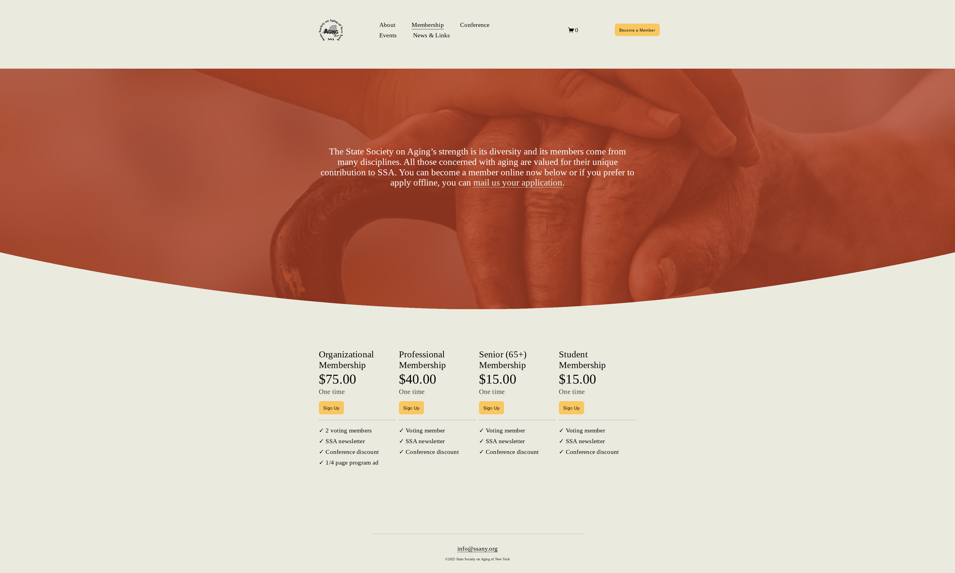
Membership (428, 24)
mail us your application (517, 182)
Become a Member (637, 30)
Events (388, 35)
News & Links (431, 35)
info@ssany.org (477, 548)
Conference (474, 24)
